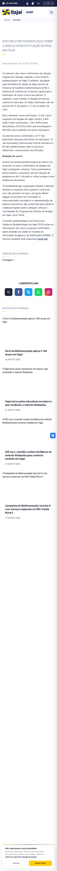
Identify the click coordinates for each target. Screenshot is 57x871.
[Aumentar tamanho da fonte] (52, 3)
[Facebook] (18, 292)
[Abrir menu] (51, 12)
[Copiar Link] (8, 292)
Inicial (7, 20)
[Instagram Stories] (48, 292)
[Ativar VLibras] (33, 3)
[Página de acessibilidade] (27, 3)
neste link (42, 239)
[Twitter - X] (28, 292)
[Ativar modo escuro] (38, 3)
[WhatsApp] (38, 292)
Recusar (16, 863)
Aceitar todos (40, 863)
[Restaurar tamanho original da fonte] (48, 3)
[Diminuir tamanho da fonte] (44, 3)
